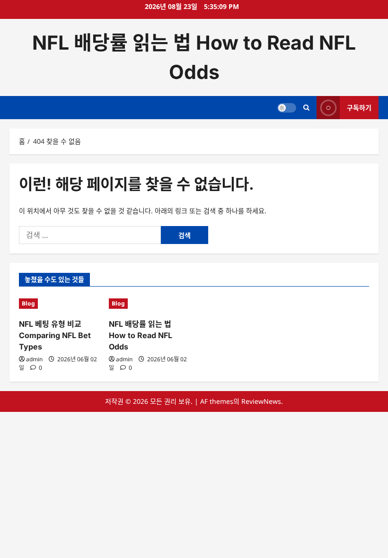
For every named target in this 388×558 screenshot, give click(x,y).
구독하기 (359, 108)
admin (34, 359)
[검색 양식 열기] (306, 107)
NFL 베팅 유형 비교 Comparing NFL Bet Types (55, 335)
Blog (28, 303)
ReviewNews (261, 401)
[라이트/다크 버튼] (286, 108)
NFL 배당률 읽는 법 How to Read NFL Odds (140, 335)
